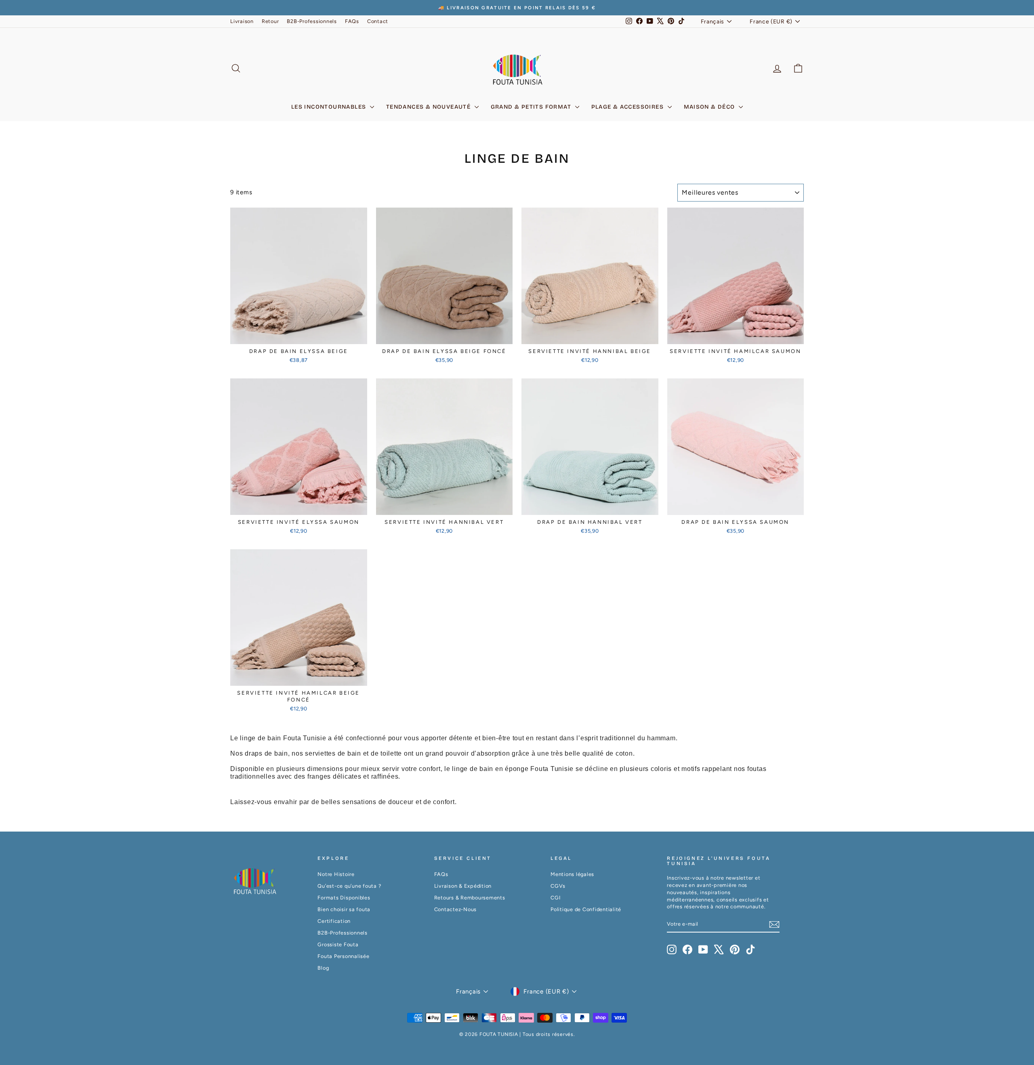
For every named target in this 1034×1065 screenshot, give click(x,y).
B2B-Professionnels (312, 21)
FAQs (352, 21)
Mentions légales (572, 874)
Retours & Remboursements (469, 898)
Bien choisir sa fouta (343, 909)
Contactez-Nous (455, 909)
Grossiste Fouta (337, 944)
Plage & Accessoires (628, 106)
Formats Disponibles (343, 898)
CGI (555, 898)
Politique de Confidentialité (586, 909)
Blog (323, 968)
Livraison (242, 21)
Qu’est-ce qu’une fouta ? (349, 886)
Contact (377, 21)
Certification (334, 921)
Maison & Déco (710, 106)
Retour (270, 21)
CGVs (558, 886)
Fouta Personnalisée (343, 956)
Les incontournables (329, 106)
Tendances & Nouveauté (429, 106)
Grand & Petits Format (532, 106)
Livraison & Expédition (463, 886)
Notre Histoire (336, 874)
